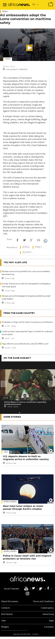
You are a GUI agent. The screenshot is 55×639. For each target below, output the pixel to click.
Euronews (49, 627)
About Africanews (9, 602)
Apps (51, 621)
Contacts (5, 608)
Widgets (5, 627)
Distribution (7, 614)
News (5, 12)
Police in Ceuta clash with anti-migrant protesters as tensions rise (27, 557)
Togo (8, 59)
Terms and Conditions (43, 602)
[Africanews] (19, 5)
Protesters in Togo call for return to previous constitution (27, 322)
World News (10, 502)
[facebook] (48, 589)
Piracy (38, 247)
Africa (25, 247)
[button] (29, 48)
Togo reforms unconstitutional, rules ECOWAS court (25, 344)
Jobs (3, 621)
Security (27, 252)
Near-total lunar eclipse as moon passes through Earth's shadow (23, 507)
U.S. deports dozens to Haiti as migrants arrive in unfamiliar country (26, 458)
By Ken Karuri (9, 66)
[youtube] (26, 589)
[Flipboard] (41, 589)
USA (6, 452)
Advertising (48, 614)
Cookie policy (47, 608)
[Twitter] (34, 589)
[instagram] (27, 593)
